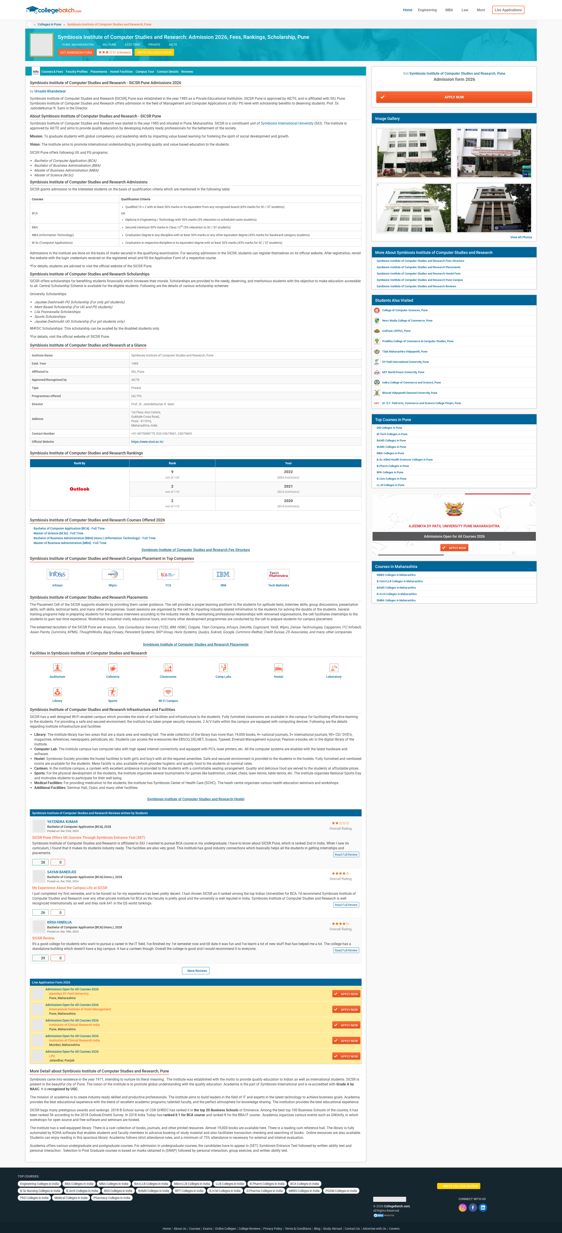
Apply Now (454, 97)
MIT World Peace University (399, 372)
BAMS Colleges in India (153, 1191)
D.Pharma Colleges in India (265, 1191)
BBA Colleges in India (79, 1184)
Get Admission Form (76, 52)
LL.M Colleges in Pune (390, 485)
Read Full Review (346, 854)
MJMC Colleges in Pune (391, 446)
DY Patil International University (401, 361)
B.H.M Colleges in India (225, 1191)
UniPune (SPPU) (392, 331)
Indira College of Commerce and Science (407, 382)
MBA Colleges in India (113, 1184)
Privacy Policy (272, 1228)
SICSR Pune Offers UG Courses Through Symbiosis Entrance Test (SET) (88, 837)
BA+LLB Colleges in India (151, 1184)
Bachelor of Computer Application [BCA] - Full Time (69, 528)
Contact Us (352, 1228)
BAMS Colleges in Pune (391, 440)
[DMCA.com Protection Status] (384, 1215)
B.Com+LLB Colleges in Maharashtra (400, 581)
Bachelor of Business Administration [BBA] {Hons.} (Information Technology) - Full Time (95, 538)
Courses (194, 1228)
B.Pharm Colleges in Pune (393, 466)
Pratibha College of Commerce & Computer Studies (414, 341)
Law (465, 10)
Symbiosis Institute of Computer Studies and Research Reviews (76, 813)
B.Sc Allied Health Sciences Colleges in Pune (405, 459)
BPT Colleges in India (189, 1191)
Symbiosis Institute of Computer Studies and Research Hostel (195, 799)
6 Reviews (124, 52)
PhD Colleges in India (34, 1198)
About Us (180, 1228)
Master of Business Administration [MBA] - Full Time (70, 543)
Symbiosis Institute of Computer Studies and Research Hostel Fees (419, 273)
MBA (449, 10)
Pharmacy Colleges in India (112, 1198)
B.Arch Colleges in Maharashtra (397, 594)
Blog (317, 1228)
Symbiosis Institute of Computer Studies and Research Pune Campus (420, 280)
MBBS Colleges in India (304, 1191)
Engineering (428, 10)
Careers (394, 1228)
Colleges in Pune (49, 24)
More (481, 10)
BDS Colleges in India (118, 1191)
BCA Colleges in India (304, 1184)
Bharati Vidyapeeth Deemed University (406, 392)
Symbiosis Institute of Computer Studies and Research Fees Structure (420, 260)
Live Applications (508, 10)
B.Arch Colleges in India (82, 1191)
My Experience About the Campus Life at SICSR (69, 888)
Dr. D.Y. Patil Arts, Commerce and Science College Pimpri (417, 403)
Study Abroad (332, 1228)
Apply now (349, 994)
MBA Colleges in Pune (390, 453)
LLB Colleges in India (230, 1184)
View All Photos (521, 237)
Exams (207, 1228)
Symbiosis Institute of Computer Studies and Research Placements (196, 644)
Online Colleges (225, 1228)
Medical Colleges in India (71, 1198)
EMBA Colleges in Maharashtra (396, 600)
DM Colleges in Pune (389, 427)
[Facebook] (473, 1207)
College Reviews (249, 1228)
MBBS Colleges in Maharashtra (396, 575)
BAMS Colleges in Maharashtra (396, 587)
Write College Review (154, 52)
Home (407, 10)
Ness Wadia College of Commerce (403, 320)
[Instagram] (463, 1207)
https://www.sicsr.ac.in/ (147, 441)
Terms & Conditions (298, 1228)
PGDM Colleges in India (341, 1191)
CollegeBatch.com (397, 1206)
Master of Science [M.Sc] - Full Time (58, 533)
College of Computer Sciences (401, 310)
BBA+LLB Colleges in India (192, 1184)
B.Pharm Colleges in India (267, 1184)
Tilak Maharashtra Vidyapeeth (401, 351)
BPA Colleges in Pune (390, 472)
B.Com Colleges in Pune (391, 478)
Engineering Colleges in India (39, 1184)
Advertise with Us (374, 1228)
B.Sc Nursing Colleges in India (40, 1191)
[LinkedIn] (483, 1207)
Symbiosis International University (287, 123)
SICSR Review (43, 938)
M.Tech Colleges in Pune (392, 434)
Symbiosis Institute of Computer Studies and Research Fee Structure (196, 550)
